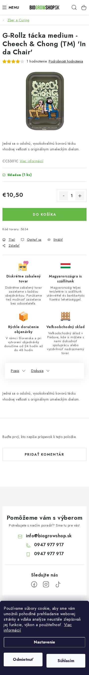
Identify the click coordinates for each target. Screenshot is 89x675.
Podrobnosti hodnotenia (66, 61)
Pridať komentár (44, 454)
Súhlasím (66, 661)
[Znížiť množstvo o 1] (63, 195)
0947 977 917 (49, 544)
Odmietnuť (23, 659)
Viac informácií (32, 161)
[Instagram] (46, 584)
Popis (15, 370)
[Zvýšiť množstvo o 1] (79, 195)
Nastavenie (44, 642)
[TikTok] (58, 584)
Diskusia (37, 370)
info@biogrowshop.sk (49, 536)
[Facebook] (34, 584)
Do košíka (44, 214)
